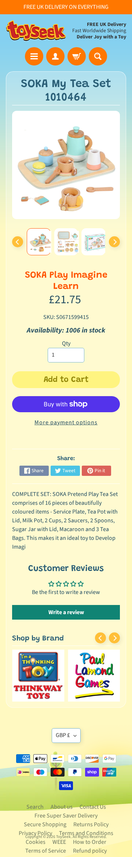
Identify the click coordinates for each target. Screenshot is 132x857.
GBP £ (63, 735)
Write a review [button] (66, 612)
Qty (66, 343)
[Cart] (76, 56)
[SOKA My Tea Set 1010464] (39, 241)
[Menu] (34, 56)
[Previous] (17, 241)
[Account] (55, 56)
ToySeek (63, 836)
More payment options (66, 422)
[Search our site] (98, 56)
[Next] (114, 241)
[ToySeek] (36, 30)
